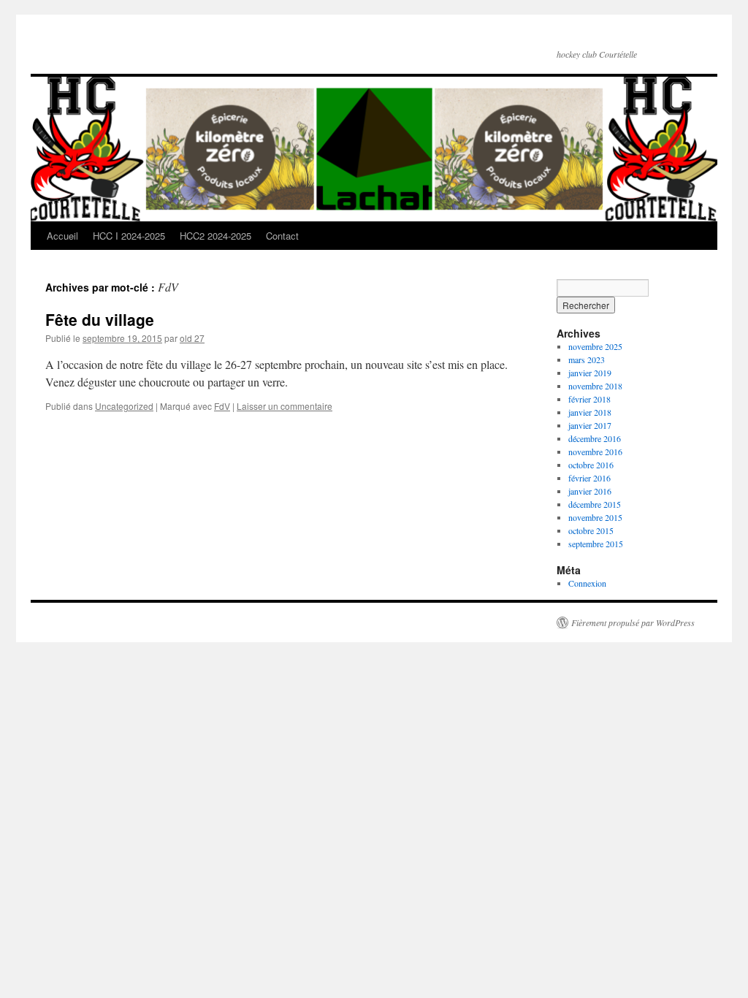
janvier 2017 (589, 425)
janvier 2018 (589, 412)
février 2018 (589, 399)
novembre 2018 (595, 386)
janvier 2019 (589, 372)
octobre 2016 (591, 465)
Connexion (587, 583)
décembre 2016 (594, 438)
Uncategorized (124, 406)
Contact (282, 236)
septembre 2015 (595, 543)
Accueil (62, 236)
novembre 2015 (595, 517)
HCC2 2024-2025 (215, 236)
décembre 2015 (594, 504)
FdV (222, 406)
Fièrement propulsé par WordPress (633, 622)
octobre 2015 (591, 530)
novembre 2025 (595, 346)
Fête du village (99, 319)
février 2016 (589, 478)
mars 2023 (586, 359)
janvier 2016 (589, 491)
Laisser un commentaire (284, 406)
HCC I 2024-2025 (129, 236)
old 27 (192, 338)
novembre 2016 (595, 451)
